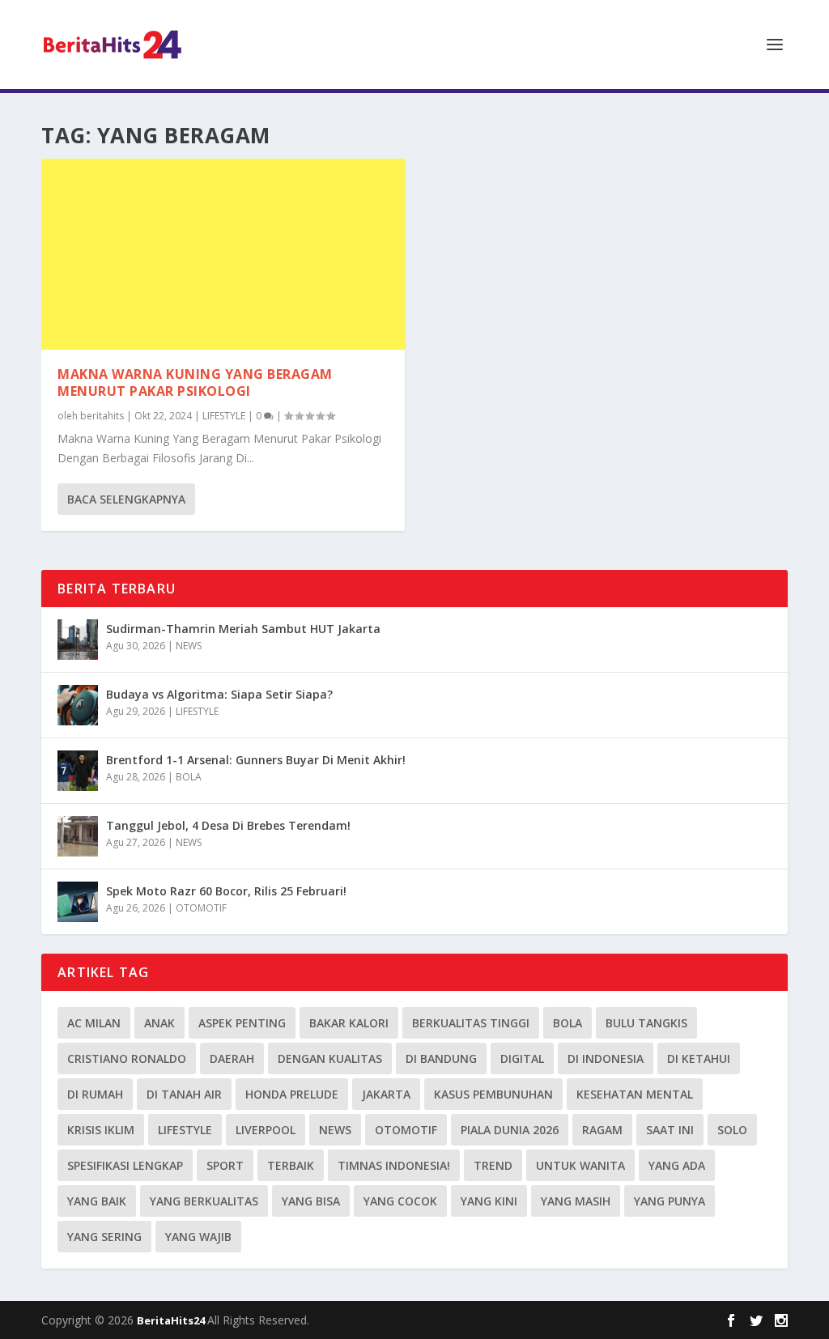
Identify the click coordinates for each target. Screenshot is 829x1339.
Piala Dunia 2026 (510, 1129)
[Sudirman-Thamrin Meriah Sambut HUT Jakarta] (77, 639)
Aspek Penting (242, 1023)
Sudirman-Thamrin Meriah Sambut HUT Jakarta (243, 628)
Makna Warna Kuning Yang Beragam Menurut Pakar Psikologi (195, 382)
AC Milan (94, 1023)
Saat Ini (670, 1129)
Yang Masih (575, 1201)
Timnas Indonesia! (394, 1165)
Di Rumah (95, 1094)
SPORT (225, 1165)
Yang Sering (104, 1236)
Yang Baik (96, 1201)
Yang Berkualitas (204, 1201)
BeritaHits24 (172, 1320)
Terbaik (290, 1165)
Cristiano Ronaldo (126, 1058)
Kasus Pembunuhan (493, 1094)
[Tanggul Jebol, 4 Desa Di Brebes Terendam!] (77, 836)
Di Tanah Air (184, 1094)
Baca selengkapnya (126, 499)
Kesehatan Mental (634, 1094)
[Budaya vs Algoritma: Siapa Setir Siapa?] (77, 705)
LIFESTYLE (223, 416)
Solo (732, 1129)
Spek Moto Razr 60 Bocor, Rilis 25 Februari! (226, 891)
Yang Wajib (198, 1236)
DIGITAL (522, 1058)
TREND (493, 1165)
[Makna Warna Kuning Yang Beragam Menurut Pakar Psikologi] (223, 254)
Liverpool (265, 1129)
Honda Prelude (291, 1094)
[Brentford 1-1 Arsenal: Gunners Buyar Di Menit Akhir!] (77, 770)
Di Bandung (441, 1058)
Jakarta (386, 1094)
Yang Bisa (311, 1201)
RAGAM (602, 1129)
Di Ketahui (698, 1058)
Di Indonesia (606, 1058)
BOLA (189, 777)
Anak (159, 1023)
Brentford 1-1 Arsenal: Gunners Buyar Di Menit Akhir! (256, 759)
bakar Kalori (349, 1023)
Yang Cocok (400, 1201)
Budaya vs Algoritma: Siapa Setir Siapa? (219, 694)
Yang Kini (489, 1201)
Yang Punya (669, 1201)
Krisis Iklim (100, 1129)
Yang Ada (676, 1165)
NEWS (189, 645)
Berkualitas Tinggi (470, 1023)
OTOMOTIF (201, 908)
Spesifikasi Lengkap (125, 1165)
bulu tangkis (646, 1023)
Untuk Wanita (580, 1165)
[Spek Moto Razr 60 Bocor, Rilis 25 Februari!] (77, 902)
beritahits (102, 416)
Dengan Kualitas (330, 1058)
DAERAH (232, 1058)
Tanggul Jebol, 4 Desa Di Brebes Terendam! (228, 825)
